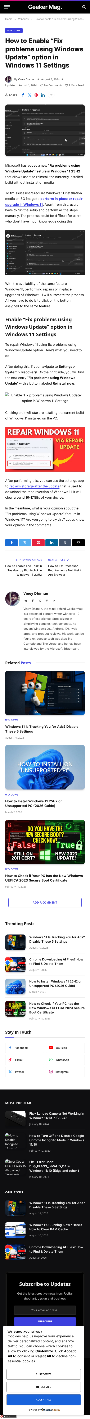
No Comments (53, 85)
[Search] (83, 6)
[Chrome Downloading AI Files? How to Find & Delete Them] (15, 964)
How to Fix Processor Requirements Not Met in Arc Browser (65, 570)
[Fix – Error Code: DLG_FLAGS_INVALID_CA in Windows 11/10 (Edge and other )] (15, 1167)
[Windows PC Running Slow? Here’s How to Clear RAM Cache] (15, 1230)
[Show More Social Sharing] (51, 95)
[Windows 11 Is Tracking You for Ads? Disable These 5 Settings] (45, 693)
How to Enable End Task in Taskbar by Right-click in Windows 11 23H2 (23, 570)
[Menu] (7, 6)
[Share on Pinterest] (36, 95)
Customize (43, 1374)
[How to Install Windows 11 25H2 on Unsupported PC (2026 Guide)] (45, 767)
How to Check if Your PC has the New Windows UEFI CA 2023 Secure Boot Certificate (57, 1008)
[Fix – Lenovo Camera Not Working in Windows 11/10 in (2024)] (15, 1118)
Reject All (43, 1387)
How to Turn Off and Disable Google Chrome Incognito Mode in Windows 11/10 (56, 1140)
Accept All (43, 1399)
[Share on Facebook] (23, 95)
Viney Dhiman (26, 79)
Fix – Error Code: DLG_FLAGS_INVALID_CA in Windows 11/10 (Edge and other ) (54, 1166)
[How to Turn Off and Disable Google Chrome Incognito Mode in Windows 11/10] (15, 1140)
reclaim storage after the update (34, 486)
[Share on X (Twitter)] (29, 95)
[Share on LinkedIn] (43, 95)
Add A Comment (45, 902)
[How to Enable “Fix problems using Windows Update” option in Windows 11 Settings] (45, 130)
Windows (14, 30)
